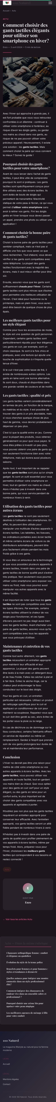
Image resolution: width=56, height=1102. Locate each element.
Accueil (6, 11)
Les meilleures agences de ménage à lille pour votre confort (27, 1014)
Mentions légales (11, 1079)
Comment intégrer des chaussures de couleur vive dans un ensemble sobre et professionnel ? (26, 993)
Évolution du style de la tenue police (24, 962)
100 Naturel (21, 3)
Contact (6, 1084)
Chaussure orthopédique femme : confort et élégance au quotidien (27, 954)
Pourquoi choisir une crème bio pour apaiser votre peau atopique (24, 1005)
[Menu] (50, 3)
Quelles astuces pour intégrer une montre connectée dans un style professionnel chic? (27, 981)
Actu (14, 11)
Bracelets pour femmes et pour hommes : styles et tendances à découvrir (27, 970)
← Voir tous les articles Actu (17, 919)
